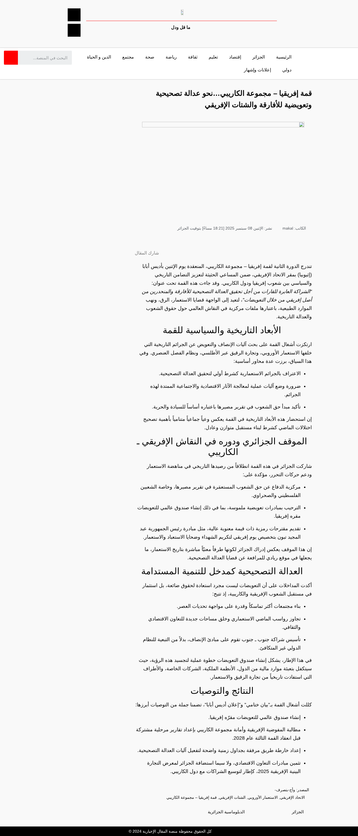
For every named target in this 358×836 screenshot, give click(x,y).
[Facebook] (74, 14)
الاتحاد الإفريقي (292, 797)
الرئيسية (283, 57)
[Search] (11, 58)
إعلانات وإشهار (257, 69)
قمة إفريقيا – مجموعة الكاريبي (191, 797)
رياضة (171, 57)
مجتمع (128, 57)
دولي (286, 69)
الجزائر (258, 57)
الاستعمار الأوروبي (263, 797)
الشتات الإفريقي (232, 797)
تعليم (213, 57)
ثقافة (192, 57)
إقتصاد (235, 57)
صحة (149, 57)
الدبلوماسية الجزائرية (226, 811)
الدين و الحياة (99, 57)
